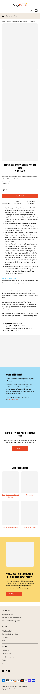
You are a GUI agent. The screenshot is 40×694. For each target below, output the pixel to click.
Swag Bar (13, 689)
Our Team (5, 637)
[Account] (31, 9)
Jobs (3, 640)
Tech (8, 21)
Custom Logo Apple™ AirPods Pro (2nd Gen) (23, 21)
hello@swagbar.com (8, 657)
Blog (3, 663)
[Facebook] (3, 671)
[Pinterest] (9, 671)
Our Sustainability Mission (10, 634)
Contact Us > (20, 448)
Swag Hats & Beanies (10, 527)
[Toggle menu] (3, 10)
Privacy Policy (5, 686)
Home (3, 21)
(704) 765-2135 (12, 399)
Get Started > (13, 594)
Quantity (5, 189)
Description (6, 203)
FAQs (3, 660)
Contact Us (5, 651)
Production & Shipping (31, 202)
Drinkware (29, 495)
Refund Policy (13, 686)
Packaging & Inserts (29, 527)
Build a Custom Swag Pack (11, 621)
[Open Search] (3, 16)
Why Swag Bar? (7, 631)
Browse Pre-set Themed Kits (11, 618)
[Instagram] (6, 671)
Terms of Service (22, 686)
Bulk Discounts (17, 202)
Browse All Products (8, 614)
